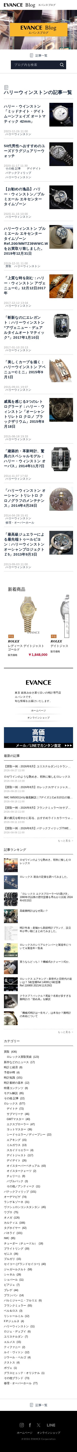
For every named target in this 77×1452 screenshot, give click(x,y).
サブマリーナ (16, 1113)
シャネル (12, 1274)
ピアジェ (12, 1284)
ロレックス (14, 1103)
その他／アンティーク (22, 1186)
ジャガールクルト (18, 1269)
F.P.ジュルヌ (14, 1321)
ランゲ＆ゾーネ (16, 1201)
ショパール (13, 1279)
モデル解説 (14, 1093)
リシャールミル (16, 1316)
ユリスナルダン (16, 1336)
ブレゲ (11, 1290)
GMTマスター (17, 1119)
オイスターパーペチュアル (25, 1165)
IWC (9, 1238)
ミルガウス (15, 1145)
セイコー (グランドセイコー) (25, 1264)
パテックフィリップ (18, 172)
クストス (12, 1362)
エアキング (15, 1139)
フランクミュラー (18, 1305)
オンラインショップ (38, 717)
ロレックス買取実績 (21, 1056)
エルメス (12, 1341)
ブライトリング (16, 1248)
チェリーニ (14, 1176)
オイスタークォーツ (20, 1170)
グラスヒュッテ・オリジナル (24, 1372)
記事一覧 (41, 55)
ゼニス (11, 1253)
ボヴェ (10, 1367)
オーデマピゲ (15, 1196)
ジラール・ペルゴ (17, 1357)
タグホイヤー (15, 1227)
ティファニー (14, 1347)
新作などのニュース (19, 1062)
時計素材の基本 (16, 1082)
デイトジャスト (18, 1155)
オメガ (12, 1217)
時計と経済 (13, 1067)
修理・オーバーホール (20, 522)
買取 (8, 266)
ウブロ (11, 1212)
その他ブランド (16, 1378)
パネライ (13, 1233)
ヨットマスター (18, 1129)
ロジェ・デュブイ (17, 1331)
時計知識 (13, 1077)
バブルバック (16, 1181)
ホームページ (38, 710)
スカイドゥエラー (18, 1150)
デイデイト (32, 168)
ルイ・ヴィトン (16, 1352)
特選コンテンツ (16, 1088)
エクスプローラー (19, 1124)
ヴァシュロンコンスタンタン (25, 1207)
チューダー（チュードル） (23, 1243)
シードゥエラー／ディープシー (27, 1134)
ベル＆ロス (13, 1310)
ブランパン (14, 1295)
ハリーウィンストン (18, 134)
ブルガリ (12, 1258)
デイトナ (14, 1108)
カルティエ (14, 1222)
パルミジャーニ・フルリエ (23, 1300)
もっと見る (64, 840)
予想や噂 (12, 1072)
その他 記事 (13, 168)
